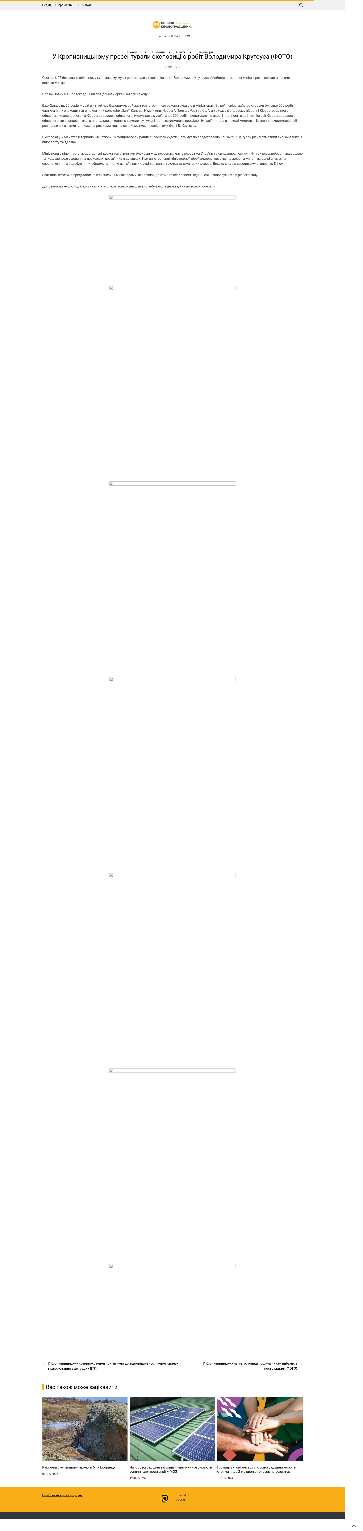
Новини (158, 52)
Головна (134, 52)
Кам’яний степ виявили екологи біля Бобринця (79, 1467)
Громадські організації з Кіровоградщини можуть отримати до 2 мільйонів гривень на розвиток (256, 1469)
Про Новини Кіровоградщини (62, 1495)
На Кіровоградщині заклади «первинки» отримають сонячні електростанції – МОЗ (171, 1469)
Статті (181, 52)
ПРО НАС (84, 5)
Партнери (205, 52)
